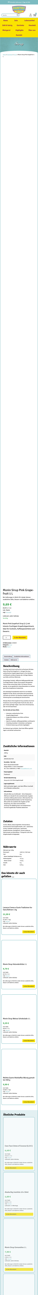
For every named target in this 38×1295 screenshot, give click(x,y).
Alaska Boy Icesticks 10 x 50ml (16, 1192)
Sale (16, 20)
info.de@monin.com (26, 768)
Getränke (20, 25)
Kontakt (19, 35)
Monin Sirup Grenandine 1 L (15, 1247)
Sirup (15, 54)
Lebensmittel (29, 20)
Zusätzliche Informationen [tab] (21, 656)
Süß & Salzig (7, 25)
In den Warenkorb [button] (29, 932)
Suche (18, 15)
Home (5, 20)
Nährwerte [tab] (14, 660)
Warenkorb (35, 15)
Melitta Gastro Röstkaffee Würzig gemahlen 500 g (19, 1079)
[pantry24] (19, 10)
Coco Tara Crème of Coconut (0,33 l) (19, 1146)
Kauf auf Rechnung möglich (19, 0)
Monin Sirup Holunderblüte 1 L (15, 964)
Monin (9, 647)
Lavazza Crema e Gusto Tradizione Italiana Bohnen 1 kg (17, 908)
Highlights (19, 30)
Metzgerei (6, 30)
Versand (8, 612)
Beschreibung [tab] (8, 656)
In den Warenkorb (20, 637)
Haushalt (32, 25)
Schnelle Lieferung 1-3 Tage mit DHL (20, 2)
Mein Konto (30, 15)
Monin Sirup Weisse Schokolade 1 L (16, 1019)
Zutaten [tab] (6, 660)
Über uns (32, 30)
